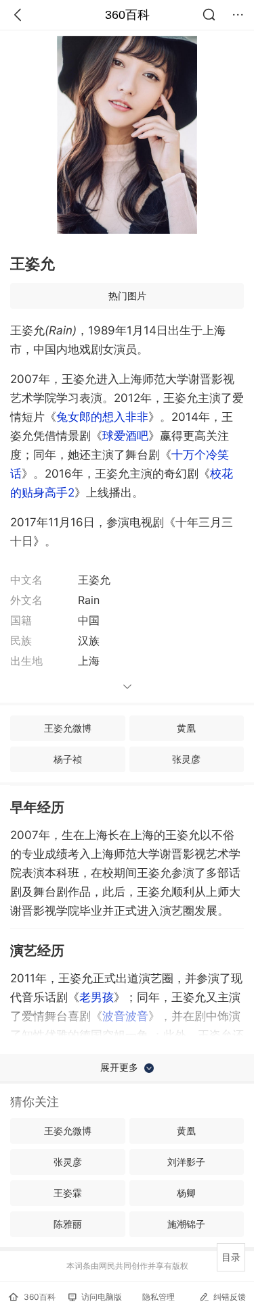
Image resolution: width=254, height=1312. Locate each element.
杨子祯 (68, 759)
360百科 (127, 15)
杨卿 (186, 1193)
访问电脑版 (101, 1297)
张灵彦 (186, 759)
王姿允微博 (67, 728)
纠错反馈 (229, 1297)
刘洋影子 (186, 1161)
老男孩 (96, 997)
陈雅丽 (68, 1224)
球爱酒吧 (125, 436)
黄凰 (186, 728)
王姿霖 (68, 1193)
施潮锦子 (186, 1224)
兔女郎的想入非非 (102, 417)
